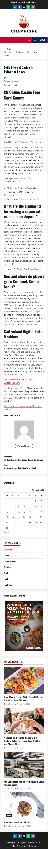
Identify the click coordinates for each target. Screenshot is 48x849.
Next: (20, 466)
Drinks (6, 573)
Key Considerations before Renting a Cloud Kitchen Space (24, 783)
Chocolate (8, 549)
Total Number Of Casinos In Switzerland (23, 142)
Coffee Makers (10, 561)
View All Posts (24, 446)
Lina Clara (9, 704)
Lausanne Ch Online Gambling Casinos (22, 269)
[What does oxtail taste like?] (24, 805)
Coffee (6, 555)
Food (6, 578)
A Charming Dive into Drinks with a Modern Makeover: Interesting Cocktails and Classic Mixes (22, 741)
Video (42, 39)
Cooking (7, 567)
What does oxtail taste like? (17, 822)
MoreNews (17, 846)
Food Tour (8, 584)
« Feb (6, 532)
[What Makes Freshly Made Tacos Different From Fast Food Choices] (24, 680)
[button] (4, 39)
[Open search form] (29, 39)
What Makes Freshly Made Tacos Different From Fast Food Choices (23, 698)
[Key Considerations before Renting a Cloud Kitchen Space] (24, 765)
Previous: (23, 458)
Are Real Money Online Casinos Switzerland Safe (19, 381)
